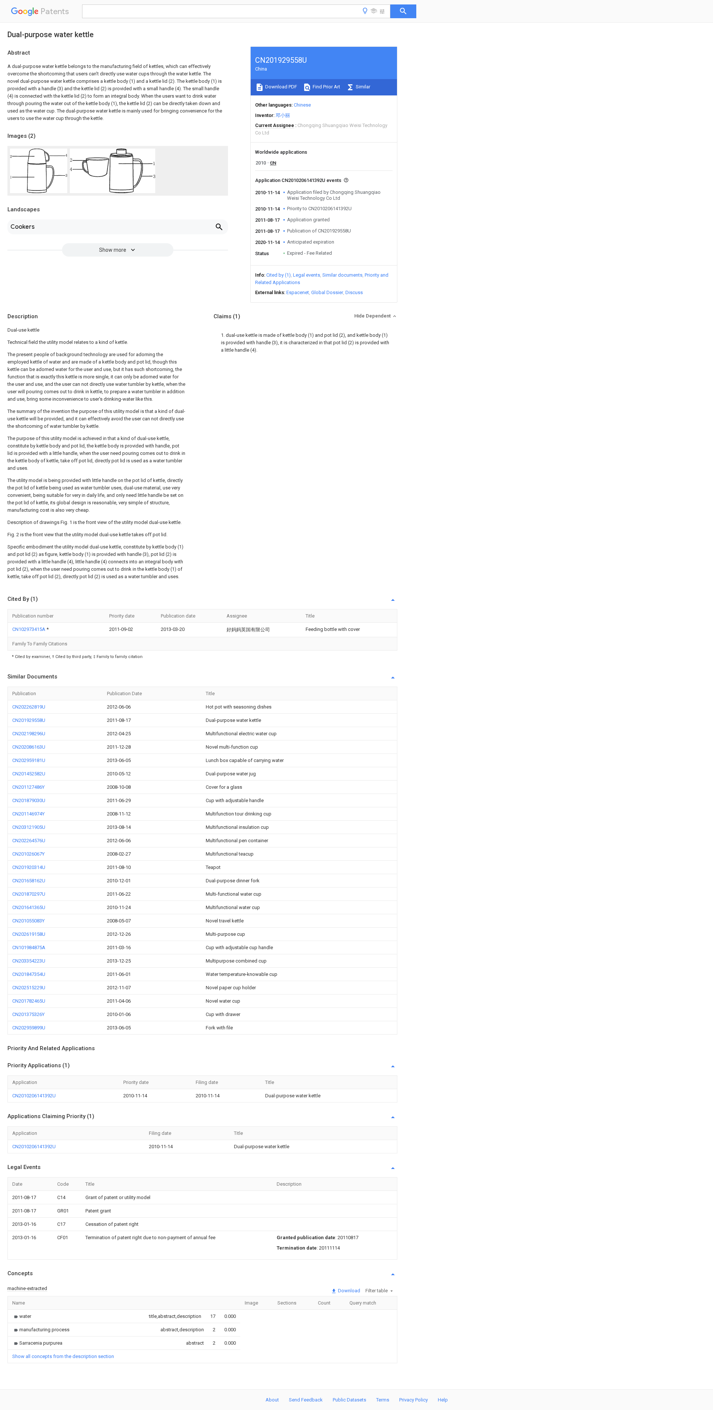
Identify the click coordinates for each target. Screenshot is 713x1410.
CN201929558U (28, 720)
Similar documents (342, 275)
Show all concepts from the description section (63, 1356)
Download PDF (280, 86)
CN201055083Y (28, 921)
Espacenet (297, 292)
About (272, 1400)
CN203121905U (28, 827)
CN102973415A (29, 629)
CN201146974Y (28, 814)
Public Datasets (349, 1400)
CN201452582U (28, 773)
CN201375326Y (28, 1014)
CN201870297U (28, 894)
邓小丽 (283, 115)
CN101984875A (28, 947)
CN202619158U (28, 934)
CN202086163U (28, 747)
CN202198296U (28, 733)
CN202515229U (28, 987)
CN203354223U (28, 961)
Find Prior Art (326, 86)
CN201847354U (28, 974)
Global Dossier (327, 292)
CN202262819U (28, 707)
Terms (382, 1400)
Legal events (306, 275)
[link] (21, 1316)
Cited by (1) (278, 275)
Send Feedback (306, 1400)
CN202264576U (28, 840)
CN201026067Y (28, 854)
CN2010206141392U (34, 1095)
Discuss (354, 292)
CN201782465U (28, 1001)
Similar (362, 86)
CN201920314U (28, 867)
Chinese (302, 105)
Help (443, 1400)
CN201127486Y (28, 787)
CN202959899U (28, 1027)
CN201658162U (28, 880)
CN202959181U (28, 760)
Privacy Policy (413, 1400)
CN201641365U (28, 907)
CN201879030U (28, 800)
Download (348, 1290)
